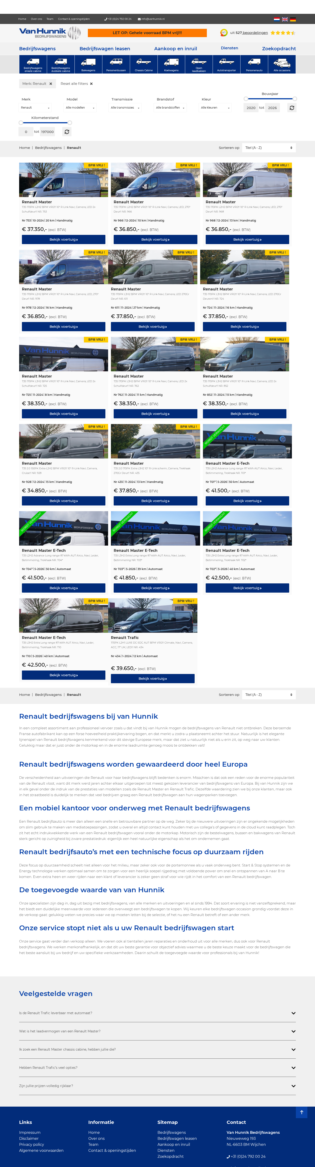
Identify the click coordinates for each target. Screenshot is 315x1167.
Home (22, 19)
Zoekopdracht (279, 48)
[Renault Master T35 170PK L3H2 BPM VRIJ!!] (152, 291)
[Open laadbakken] (199, 64)
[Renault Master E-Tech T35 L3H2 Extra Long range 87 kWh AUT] (155, 552)
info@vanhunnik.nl (153, 19)
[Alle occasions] (282, 64)
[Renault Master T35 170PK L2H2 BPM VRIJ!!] (63, 204)
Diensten (166, 1150)
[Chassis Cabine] (144, 64)
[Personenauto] (254, 64)
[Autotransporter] (226, 64)
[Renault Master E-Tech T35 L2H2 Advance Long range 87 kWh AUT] (247, 465)
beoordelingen (252, 32)
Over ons (36, 19)
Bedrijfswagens (37, 48)
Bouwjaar (270, 94)
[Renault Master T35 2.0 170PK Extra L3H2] (155, 465)
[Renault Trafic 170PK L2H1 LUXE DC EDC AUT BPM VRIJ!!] (152, 641)
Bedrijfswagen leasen (105, 48)
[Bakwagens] (88, 64)
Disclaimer (29, 1138)
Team (50, 19)
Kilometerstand (45, 117)
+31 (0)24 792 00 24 (119, 19)
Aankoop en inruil (175, 48)
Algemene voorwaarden (41, 1150)
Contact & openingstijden (74, 19)
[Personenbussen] (116, 64)
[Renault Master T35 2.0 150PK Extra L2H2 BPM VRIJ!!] (63, 465)
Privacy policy (31, 1144)
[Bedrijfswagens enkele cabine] (33, 64)
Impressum (30, 1132)
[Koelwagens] (171, 64)
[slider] (246, 98)
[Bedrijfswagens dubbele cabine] (60, 64)
